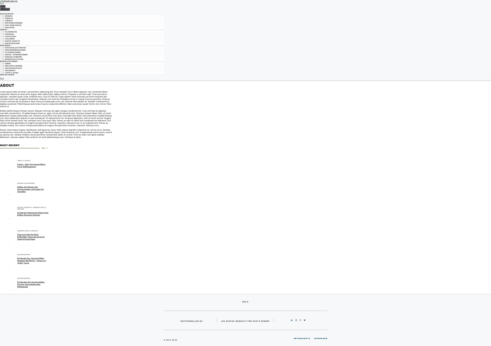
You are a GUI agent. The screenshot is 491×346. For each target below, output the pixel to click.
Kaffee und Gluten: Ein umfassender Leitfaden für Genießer (30, 189)
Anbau (8, 64)
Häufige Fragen (7, 75)
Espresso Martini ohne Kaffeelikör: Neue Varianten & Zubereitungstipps (30, 237)
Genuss (3, 30)
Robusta (9, 18)
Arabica (9, 16)
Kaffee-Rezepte (12, 41)
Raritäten (9, 28)
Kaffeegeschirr (12, 43)
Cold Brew (9, 39)
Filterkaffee (11, 32)
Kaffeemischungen (13, 23)
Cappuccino (10, 36)
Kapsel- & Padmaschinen (16, 55)
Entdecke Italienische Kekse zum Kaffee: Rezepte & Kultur (32, 214)
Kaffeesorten (6, 14)
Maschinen (5, 45)
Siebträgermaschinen (15, 50)
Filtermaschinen (13, 52)
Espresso (9, 34)
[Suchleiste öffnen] (2, 4)
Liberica (9, 21)
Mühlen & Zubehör (13, 57)
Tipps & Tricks (11, 73)
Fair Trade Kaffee (13, 25)
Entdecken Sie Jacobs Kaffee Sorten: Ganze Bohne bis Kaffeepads (31, 284)
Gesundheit (10, 70)
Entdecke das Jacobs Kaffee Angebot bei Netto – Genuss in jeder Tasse (31, 260)
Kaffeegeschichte (13, 68)
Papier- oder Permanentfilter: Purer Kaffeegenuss (31, 165)
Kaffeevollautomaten (15, 48)
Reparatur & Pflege (14, 59)
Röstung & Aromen (13, 66)
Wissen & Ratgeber (8, 61)
